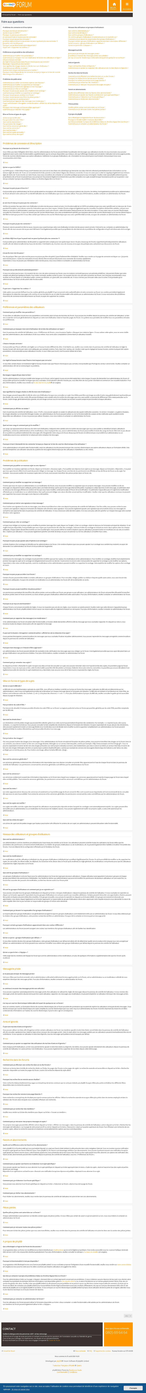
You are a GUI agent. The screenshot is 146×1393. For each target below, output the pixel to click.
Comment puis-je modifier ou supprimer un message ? (21, 85)
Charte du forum (54, 1340)
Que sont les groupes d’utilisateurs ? (81, 35)
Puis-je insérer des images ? (12, 124)
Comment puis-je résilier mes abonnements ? (84, 99)
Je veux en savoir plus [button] (21, 1389)
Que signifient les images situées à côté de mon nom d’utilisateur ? (26, 66)
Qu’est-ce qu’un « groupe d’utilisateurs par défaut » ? (86, 43)
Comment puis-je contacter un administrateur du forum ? (87, 124)
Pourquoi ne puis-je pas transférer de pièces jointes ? (21, 97)
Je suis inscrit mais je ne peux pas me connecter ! (19, 37)
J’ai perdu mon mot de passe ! (13, 43)
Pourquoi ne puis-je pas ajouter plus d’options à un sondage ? (24, 91)
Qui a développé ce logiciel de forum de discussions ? (86, 118)
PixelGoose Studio (75, 1370)
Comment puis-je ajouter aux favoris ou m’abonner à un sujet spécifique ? (93, 95)
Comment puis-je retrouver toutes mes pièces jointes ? (87, 109)
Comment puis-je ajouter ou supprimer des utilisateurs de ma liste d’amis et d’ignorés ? (98, 68)
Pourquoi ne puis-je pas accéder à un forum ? (18, 95)
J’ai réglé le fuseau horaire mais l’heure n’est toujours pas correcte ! (26, 62)
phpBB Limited (58, 1250)
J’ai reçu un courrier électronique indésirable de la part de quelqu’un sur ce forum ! (96, 58)
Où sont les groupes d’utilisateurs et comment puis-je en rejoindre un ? (92, 37)
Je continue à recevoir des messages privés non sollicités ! (88, 56)
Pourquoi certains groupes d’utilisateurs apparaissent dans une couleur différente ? (97, 41)
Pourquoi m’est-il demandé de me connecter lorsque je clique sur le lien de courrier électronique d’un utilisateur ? (31, 73)
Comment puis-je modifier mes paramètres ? (18, 56)
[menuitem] (114, 5)
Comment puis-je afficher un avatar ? (15, 68)
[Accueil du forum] (17, 5)
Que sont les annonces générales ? (15, 126)
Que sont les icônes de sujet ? (13, 134)
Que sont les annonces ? (11, 128)
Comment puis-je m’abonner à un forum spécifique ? (86, 97)
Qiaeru (79, 1365)
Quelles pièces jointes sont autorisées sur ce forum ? (86, 107)
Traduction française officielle (63, 1365)
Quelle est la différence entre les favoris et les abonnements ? (89, 93)
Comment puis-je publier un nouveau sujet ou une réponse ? (24, 83)
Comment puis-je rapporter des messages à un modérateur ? (24, 101)
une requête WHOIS (68, 1281)
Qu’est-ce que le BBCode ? (12, 118)
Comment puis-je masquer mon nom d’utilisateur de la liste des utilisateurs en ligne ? (32, 58)
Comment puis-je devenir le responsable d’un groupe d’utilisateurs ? (91, 39)
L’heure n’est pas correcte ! (12, 60)
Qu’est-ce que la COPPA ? (11, 33)
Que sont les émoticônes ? (12, 122)
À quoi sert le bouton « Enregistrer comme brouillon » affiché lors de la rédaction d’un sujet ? (32, 104)
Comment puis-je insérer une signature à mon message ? (22, 87)
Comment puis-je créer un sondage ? (15, 89)
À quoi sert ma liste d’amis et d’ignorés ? (82, 66)
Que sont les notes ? (10, 130)
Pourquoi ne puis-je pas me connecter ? (16, 39)
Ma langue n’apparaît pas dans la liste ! (16, 64)
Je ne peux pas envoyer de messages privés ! (84, 53)
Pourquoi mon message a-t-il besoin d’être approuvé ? (21, 107)
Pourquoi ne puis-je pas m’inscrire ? (15, 35)
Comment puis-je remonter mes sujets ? (16, 109)
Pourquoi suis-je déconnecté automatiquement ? (19, 45)
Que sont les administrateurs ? (79, 31)
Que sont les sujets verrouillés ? (14, 132)
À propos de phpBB (90, 1252)
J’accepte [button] (133, 1388)
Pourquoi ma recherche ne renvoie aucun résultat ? (86, 78)
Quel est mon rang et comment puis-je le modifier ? (20, 70)
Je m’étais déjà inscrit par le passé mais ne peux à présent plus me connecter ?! (30, 41)
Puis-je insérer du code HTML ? (13, 120)
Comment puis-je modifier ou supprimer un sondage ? (21, 93)
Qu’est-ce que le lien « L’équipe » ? (80, 45)
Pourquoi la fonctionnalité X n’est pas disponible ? (85, 120)
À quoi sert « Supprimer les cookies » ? (16, 47)
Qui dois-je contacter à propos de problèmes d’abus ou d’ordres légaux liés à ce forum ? (98, 122)
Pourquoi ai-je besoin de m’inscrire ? (15, 31)
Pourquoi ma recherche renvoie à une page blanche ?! (87, 80)
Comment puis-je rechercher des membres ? (83, 82)
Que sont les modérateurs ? (78, 33)
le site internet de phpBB (42, 383)
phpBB (59, 1361)
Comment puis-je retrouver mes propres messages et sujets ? (89, 85)
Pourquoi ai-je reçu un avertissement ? (16, 99)
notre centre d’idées (124, 1264)
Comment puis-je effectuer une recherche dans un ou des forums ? (91, 76)
